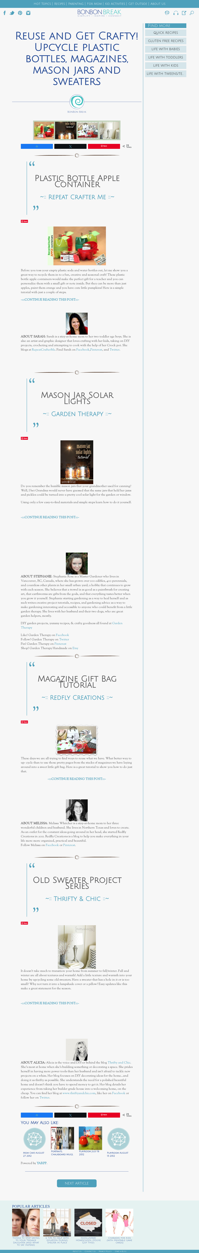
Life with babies (166, 49)
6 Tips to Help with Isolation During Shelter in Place (57, 1240)
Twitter (12, 14)
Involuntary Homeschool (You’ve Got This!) (88, 1240)
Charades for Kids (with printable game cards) (119, 1240)
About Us (157, 4)
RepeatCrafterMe (43, 350)
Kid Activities (115, 4)
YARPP (42, 1163)
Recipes (59, 4)
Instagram (28, 14)
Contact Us (90, 1251)
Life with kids (165, 65)
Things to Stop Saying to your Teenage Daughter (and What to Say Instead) (26, 1241)
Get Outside (137, 4)
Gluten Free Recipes (166, 41)
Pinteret (20, 14)
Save (25, 221)
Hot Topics (42, 4)
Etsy (75, 648)
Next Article (77, 1183)
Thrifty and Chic (119, 1062)
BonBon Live (176, 14)
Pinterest (96, 350)
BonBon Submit (184, 14)
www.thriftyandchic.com (79, 1093)
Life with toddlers (165, 57)
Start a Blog (120, 1251)
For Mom (94, 4)
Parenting (76, 4)
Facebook (5, 14)
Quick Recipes (165, 33)
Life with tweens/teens (166, 74)
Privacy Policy (105, 1251)
